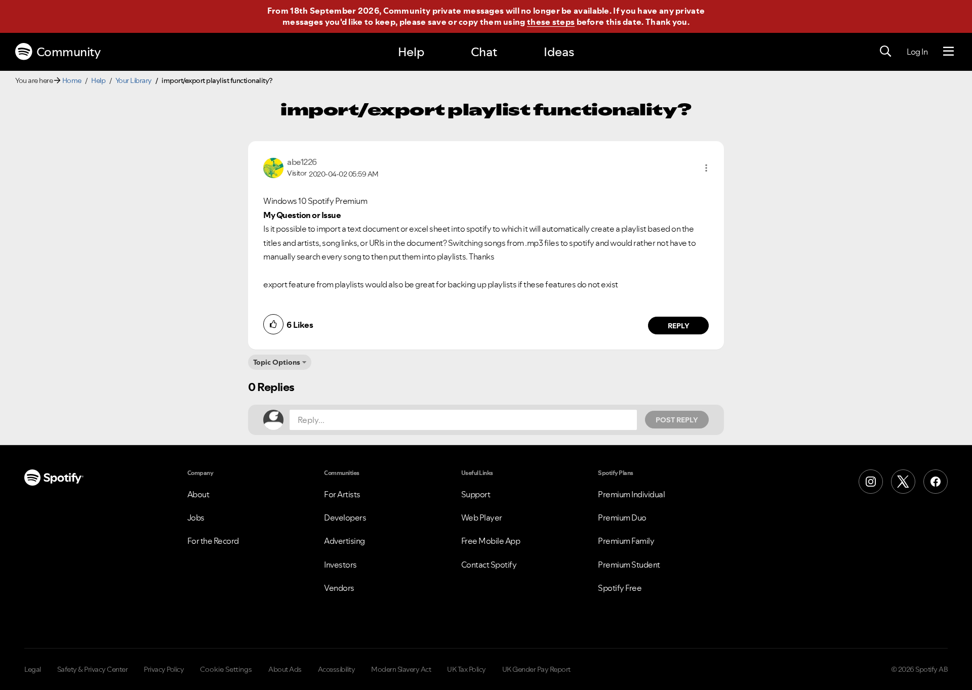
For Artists (342, 494)
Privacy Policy (164, 669)
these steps (551, 21)
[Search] (885, 51)
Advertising (344, 540)
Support (476, 494)
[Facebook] (935, 481)
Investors (340, 564)
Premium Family (626, 540)
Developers (345, 517)
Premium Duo (622, 517)
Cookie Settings (226, 669)
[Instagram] (871, 481)
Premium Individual (631, 494)
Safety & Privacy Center (92, 669)
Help (411, 52)
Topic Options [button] (276, 362)
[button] (706, 168)
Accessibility (336, 669)
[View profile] (273, 166)
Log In (917, 51)
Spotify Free (619, 587)
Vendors (339, 587)
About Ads (285, 669)
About (198, 494)
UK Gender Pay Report (536, 669)
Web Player (481, 517)
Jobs (196, 517)
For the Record (213, 540)
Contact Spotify (489, 564)
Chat (484, 52)
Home (72, 80)
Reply (679, 326)
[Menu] (948, 52)
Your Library (133, 80)
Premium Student (629, 564)
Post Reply (677, 420)
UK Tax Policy (466, 669)
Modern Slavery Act (401, 669)
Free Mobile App (490, 540)
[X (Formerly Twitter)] (903, 481)
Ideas (559, 52)
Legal (32, 669)
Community (68, 52)
